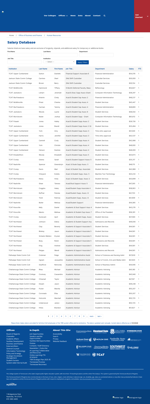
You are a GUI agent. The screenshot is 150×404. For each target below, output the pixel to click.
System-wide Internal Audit (16, 363)
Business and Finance (14, 344)
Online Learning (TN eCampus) (37, 356)
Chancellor (10, 336)
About (88, 16)
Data (80, 16)
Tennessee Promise (37, 362)
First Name (11, 51)
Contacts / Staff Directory (39, 346)
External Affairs (12, 346)
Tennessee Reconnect (38, 364)
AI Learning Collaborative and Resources (39, 352)
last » (100, 316)
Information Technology (15, 351)
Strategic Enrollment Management (14, 357)
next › (92, 316)
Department (83, 51)
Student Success (12, 360)
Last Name (47, 51)
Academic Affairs (12, 339)
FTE (139, 69)
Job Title (10, 58)
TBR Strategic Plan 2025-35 (40, 359)
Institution (47, 58)
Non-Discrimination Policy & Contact (90, 379)
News (73, 16)
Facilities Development (15, 341)
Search (55, 336)
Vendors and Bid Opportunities (36, 337)
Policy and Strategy (13, 353)
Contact (96, 16)
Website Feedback (60, 341)
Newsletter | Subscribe (38, 348)
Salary (131, 69)
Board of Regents (13, 334)
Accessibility (57, 334)
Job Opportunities (36, 334)
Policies (32, 343)
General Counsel (12, 348)
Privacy (55, 339)
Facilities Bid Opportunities (40, 341)
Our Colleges (50, 16)
